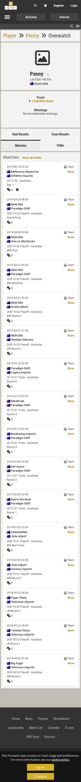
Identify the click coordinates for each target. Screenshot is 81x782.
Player (9, 36)
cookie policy (60, 760)
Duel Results (20, 134)
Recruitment (61, 719)
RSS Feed (33, 737)
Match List (36, 728)
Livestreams (16, 728)
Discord (49, 737)
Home (16, 719)
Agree (40, 767)
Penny (32, 36)
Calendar (54, 728)
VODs (60, 146)
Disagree (40, 776)
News (29, 719)
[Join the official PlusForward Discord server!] (78, 26)
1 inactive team (42, 101)
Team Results (60, 134)
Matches (21, 146)
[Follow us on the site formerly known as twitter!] (71, 26)
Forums (43, 719)
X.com (69, 728)
